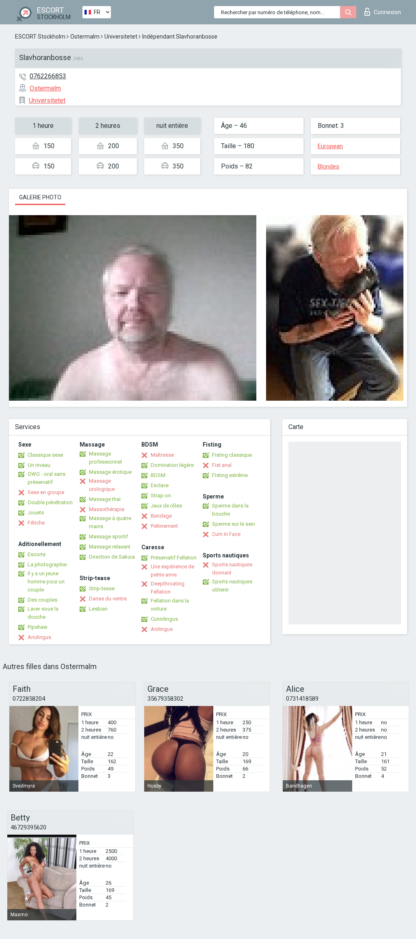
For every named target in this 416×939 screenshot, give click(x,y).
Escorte (37, 554)
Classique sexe (45, 455)
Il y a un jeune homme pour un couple (46, 581)
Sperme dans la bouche (230, 510)
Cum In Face (226, 534)
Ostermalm (85, 36)
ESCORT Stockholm (40, 36)
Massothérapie (106, 509)
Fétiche (36, 523)
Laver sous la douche (43, 613)
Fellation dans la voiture (170, 605)
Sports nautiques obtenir (232, 586)
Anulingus (39, 637)
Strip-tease (102, 588)
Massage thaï (105, 499)
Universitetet (120, 36)
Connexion (387, 12)
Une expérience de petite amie (172, 570)
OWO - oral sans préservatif (46, 478)
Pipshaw (38, 627)
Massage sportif (108, 536)
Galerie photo (40, 197)
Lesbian (98, 609)
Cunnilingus (164, 619)
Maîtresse (162, 455)
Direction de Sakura (112, 557)
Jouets (36, 512)
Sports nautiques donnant (232, 568)
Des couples (42, 600)
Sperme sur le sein (233, 524)
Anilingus (162, 629)
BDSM (158, 475)
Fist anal (222, 465)
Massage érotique (110, 472)
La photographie (47, 564)
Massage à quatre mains (110, 522)
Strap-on (161, 495)
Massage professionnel (105, 458)
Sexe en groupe (46, 492)
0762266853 (48, 76)
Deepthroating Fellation (167, 588)
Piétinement (164, 526)
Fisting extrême (230, 475)
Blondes (328, 166)
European (330, 146)
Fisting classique (232, 455)
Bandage (161, 516)
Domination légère (172, 465)
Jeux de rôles (166, 506)
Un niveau (39, 465)
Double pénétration (50, 502)
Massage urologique (102, 485)
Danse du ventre (108, 599)
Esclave (160, 485)
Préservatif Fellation (174, 558)
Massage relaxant (109, 547)
